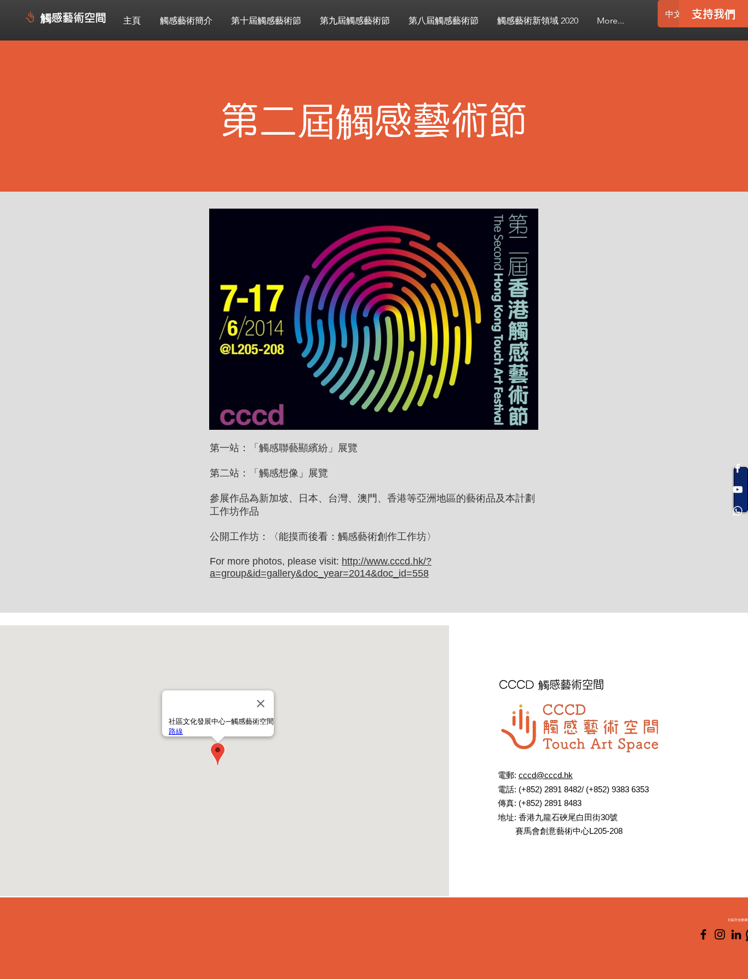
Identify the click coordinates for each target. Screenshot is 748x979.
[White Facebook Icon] (738, 468)
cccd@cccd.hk (546, 775)
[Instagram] (720, 934)
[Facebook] (703, 934)
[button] (266, 20)
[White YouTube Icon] (738, 489)
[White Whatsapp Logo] (738, 511)
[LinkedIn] (736, 934)
